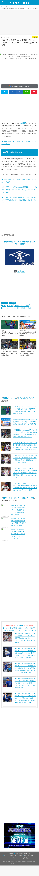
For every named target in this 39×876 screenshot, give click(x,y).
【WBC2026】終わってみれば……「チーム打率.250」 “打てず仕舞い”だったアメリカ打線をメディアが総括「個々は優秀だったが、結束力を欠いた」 (25, 472)
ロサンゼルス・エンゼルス (10, 308)
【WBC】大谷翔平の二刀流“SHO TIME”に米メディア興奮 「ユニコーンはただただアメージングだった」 (18, 534)
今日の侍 (13, 302)
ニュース (5, 302)
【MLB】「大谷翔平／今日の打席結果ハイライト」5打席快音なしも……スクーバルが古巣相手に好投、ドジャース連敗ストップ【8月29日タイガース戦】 (25, 653)
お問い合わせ (26, 858)
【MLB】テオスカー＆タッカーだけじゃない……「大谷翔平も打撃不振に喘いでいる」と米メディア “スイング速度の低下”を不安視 (25, 638)
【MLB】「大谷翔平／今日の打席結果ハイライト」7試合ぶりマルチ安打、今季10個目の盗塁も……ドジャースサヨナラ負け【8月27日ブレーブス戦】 (25, 698)
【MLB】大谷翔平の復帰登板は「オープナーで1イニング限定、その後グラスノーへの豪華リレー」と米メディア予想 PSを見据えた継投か (25, 683)
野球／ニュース (9, 398)
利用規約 (20, 855)
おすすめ (11, 305)
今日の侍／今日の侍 (26, 398)
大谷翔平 (23, 123)
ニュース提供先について (10, 855)
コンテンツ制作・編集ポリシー (22, 853)
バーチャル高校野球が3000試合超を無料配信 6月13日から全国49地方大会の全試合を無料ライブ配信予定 (25, 422)
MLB (4, 305)
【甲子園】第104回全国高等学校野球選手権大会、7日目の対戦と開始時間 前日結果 (18, 522)
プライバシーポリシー (29, 855)
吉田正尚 (22, 308)
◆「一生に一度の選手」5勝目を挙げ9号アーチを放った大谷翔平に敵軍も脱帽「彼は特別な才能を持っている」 (18, 200)
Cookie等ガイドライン (15, 858)
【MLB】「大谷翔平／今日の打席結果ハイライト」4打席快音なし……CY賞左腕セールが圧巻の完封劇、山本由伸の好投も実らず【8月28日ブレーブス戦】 (25, 668)
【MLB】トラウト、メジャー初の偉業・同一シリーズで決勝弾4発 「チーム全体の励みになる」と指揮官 (18, 510)
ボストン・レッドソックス (22, 305)
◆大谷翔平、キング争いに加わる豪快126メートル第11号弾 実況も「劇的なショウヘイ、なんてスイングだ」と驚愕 (19, 189)
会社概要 (11, 853)
